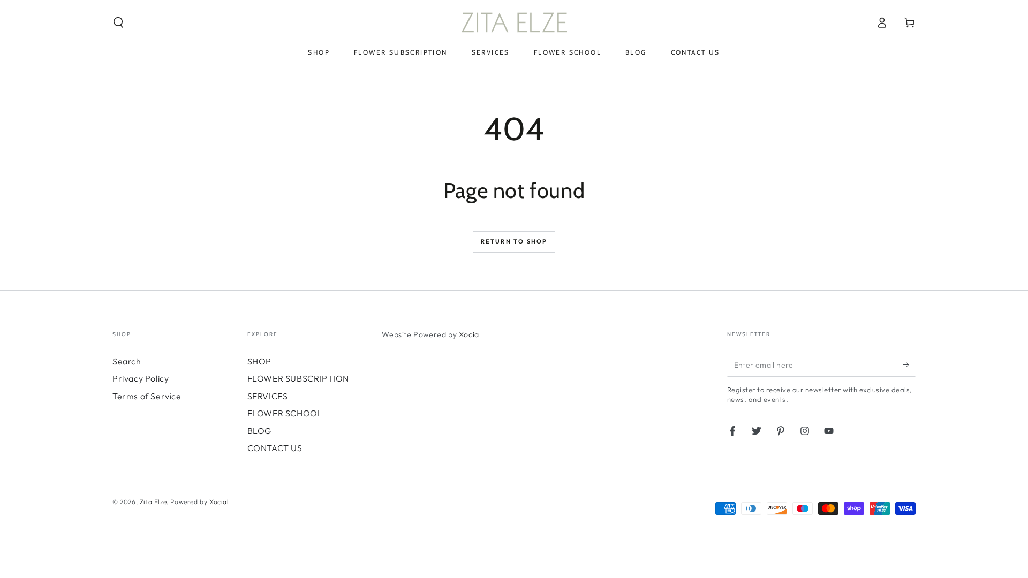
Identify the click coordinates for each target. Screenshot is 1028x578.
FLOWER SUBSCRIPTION (298, 378)
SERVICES (267, 396)
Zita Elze (153, 502)
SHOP (259, 361)
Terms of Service (147, 396)
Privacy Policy (140, 378)
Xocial (470, 334)
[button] (118, 22)
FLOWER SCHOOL (285, 413)
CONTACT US (275, 448)
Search (126, 361)
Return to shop (514, 241)
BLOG (259, 430)
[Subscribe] (909, 364)
